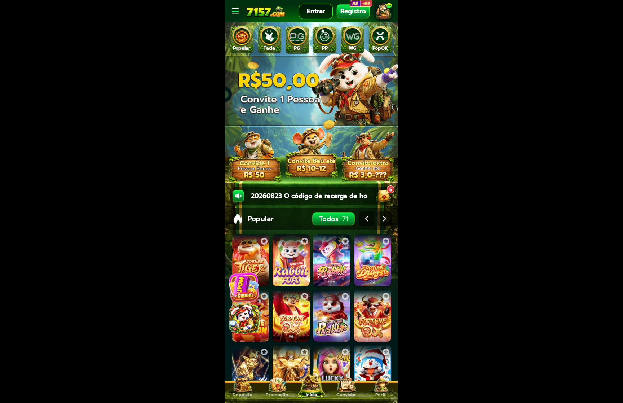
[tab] (242, 39)
